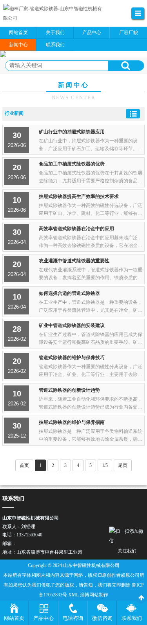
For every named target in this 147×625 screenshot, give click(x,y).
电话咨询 (73, 618)
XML (73, 595)
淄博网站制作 (94, 595)
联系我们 (132, 618)
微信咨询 (102, 618)
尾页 (122, 465)
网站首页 (14, 618)
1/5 (105, 465)
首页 (24, 465)
